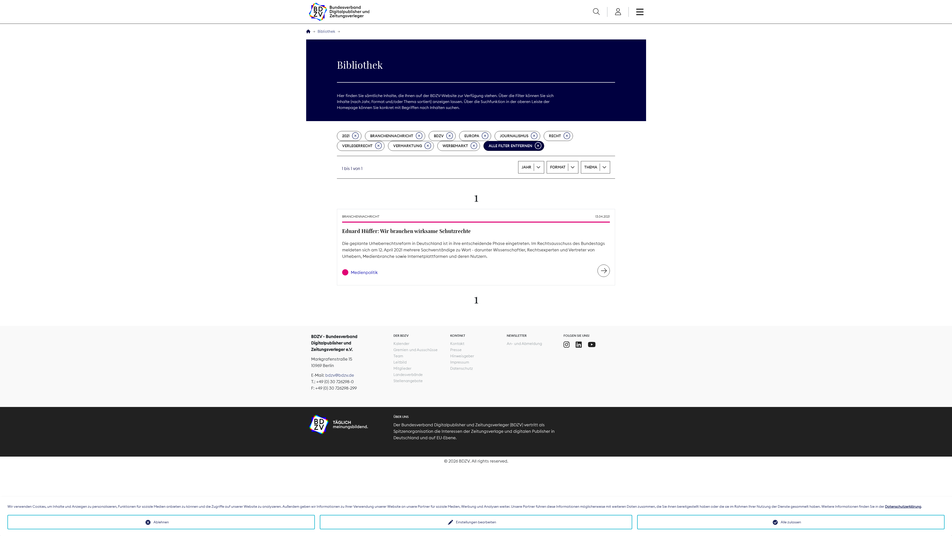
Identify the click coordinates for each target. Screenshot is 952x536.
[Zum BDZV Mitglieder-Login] (618, 12)
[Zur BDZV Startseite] (308, 31)
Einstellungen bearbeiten (476, 522)
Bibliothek (326, 31)
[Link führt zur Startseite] (339, 11)
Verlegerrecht (357, 145)
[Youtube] (592, 344)
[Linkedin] (579, 344)
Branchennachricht (391, 136)
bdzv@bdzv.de (339, 375)
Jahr (526, 167)
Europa (471, 136)
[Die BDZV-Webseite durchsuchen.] (596, 12)
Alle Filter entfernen (510, 145)
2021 (346, 136)
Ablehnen (161, 522)
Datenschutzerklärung (903, 506)
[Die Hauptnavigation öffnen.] (640, 12)
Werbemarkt (455, 145)
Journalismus (514, 136)
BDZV (439, 136)
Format (557, 167)
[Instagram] (567, 344)
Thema (590, 167)
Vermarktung (407, 145)
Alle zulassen (791, 522)
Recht (555, 136)
